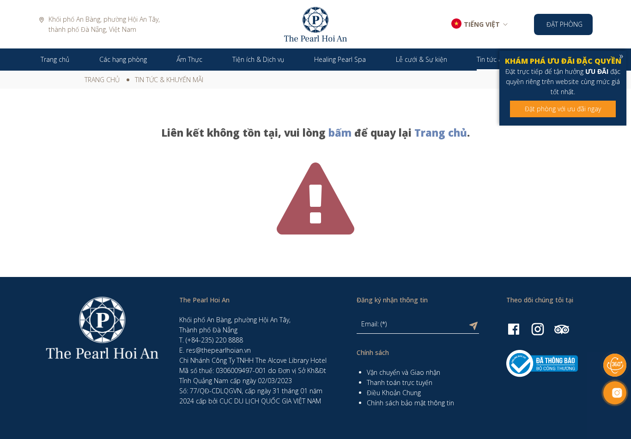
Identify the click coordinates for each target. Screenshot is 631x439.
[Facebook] (513, 328)
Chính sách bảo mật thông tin (410, 402)
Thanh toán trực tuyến (399, 382)
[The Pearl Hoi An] (315, 23)
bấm (340, 132)
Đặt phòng (564, 24)
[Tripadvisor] (561, 328)
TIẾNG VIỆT (482, 24)
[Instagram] (537, 328)
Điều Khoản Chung (394, 392)
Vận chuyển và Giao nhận (403, 372)
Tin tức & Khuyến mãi (169, 79)
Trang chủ (102, 79)
